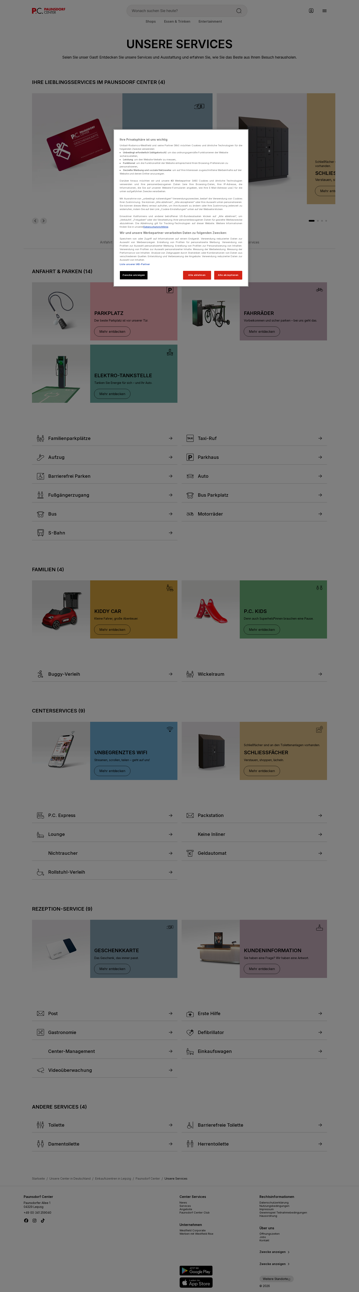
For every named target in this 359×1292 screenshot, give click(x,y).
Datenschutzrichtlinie (155, 226)
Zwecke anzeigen (133, 275)
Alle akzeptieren (228, 275)
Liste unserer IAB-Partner (135, 264)
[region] (180, 208)
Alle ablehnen (196, 275)
